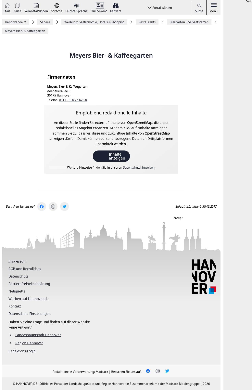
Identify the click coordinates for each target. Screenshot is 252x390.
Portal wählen (162, 8)
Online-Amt (99, 11)
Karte (17, 11)
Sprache (56, 11)
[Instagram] (53, 206)
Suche (199, 11)
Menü (213, 11)
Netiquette (16, 291)
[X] (64, 206)
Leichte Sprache (76, 11)
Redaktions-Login (22, 351)
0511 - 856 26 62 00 (73, 100)
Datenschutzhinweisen (139, 167)
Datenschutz (18, 276)
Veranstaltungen (36, 11)
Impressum (17, 261)
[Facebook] (41, 206)
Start (7, 11)
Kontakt (14, 306)
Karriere (115, 11)
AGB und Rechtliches (24, 268)
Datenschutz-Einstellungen (29, 313)
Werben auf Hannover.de (28, 298)
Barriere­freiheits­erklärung (29, 283)
